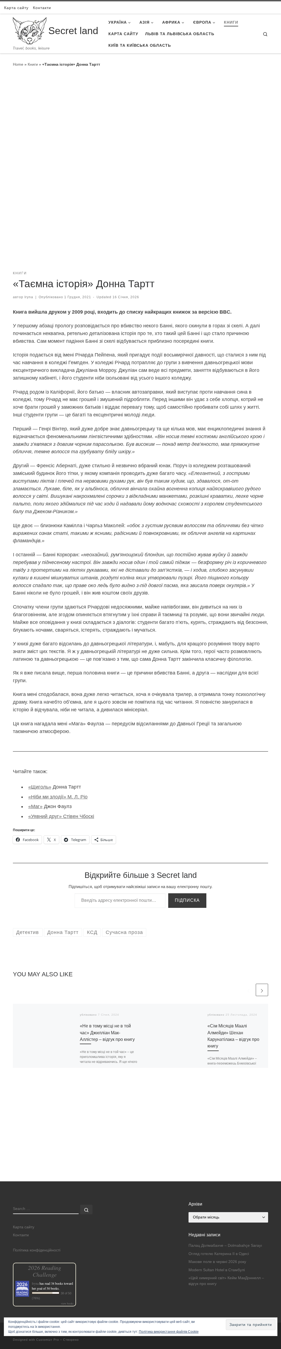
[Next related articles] (262, 990)
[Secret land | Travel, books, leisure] (29, 30)
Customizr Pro (47, 1339)
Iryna (28, 297)
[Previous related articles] (248, 990)
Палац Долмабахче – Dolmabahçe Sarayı (225, 1245)
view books (67, 1303)
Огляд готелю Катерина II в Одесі (219, 1254)
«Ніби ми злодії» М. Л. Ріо (58, 797)
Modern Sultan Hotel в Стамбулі (217, 1270)
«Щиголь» (39, 787)
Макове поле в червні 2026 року (217, 1262)
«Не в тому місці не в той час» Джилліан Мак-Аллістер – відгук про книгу (107, 1032)
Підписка (187, 900)
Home (18, 64)
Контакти (21, 1235)
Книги (33, 64)
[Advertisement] (140, 1142)
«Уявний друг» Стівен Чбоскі (61, 816)
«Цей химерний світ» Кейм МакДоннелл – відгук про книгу (226, 1281)
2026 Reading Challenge (44, 1271)
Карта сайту (23, 1227)
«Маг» (35, 806)
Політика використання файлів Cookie (169, 1332)
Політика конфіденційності (36, 1250)
